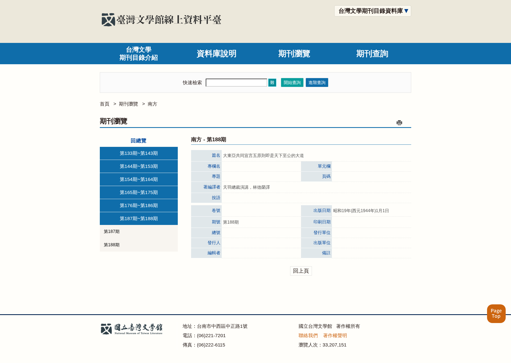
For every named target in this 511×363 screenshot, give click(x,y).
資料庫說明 (217, 53)
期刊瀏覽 (294, 53)
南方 (152, 104)
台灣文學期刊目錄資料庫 (371, 10)
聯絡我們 (308, 335)
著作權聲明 (335, 335)
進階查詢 (316, 82)
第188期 (111, 245)
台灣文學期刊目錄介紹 (138, 53)
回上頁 (301, 271)
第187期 (111, 231)
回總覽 (139, 140)
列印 (399, 123)
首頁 (104, 104)
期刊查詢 (372, 53)
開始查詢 (292, 82)
